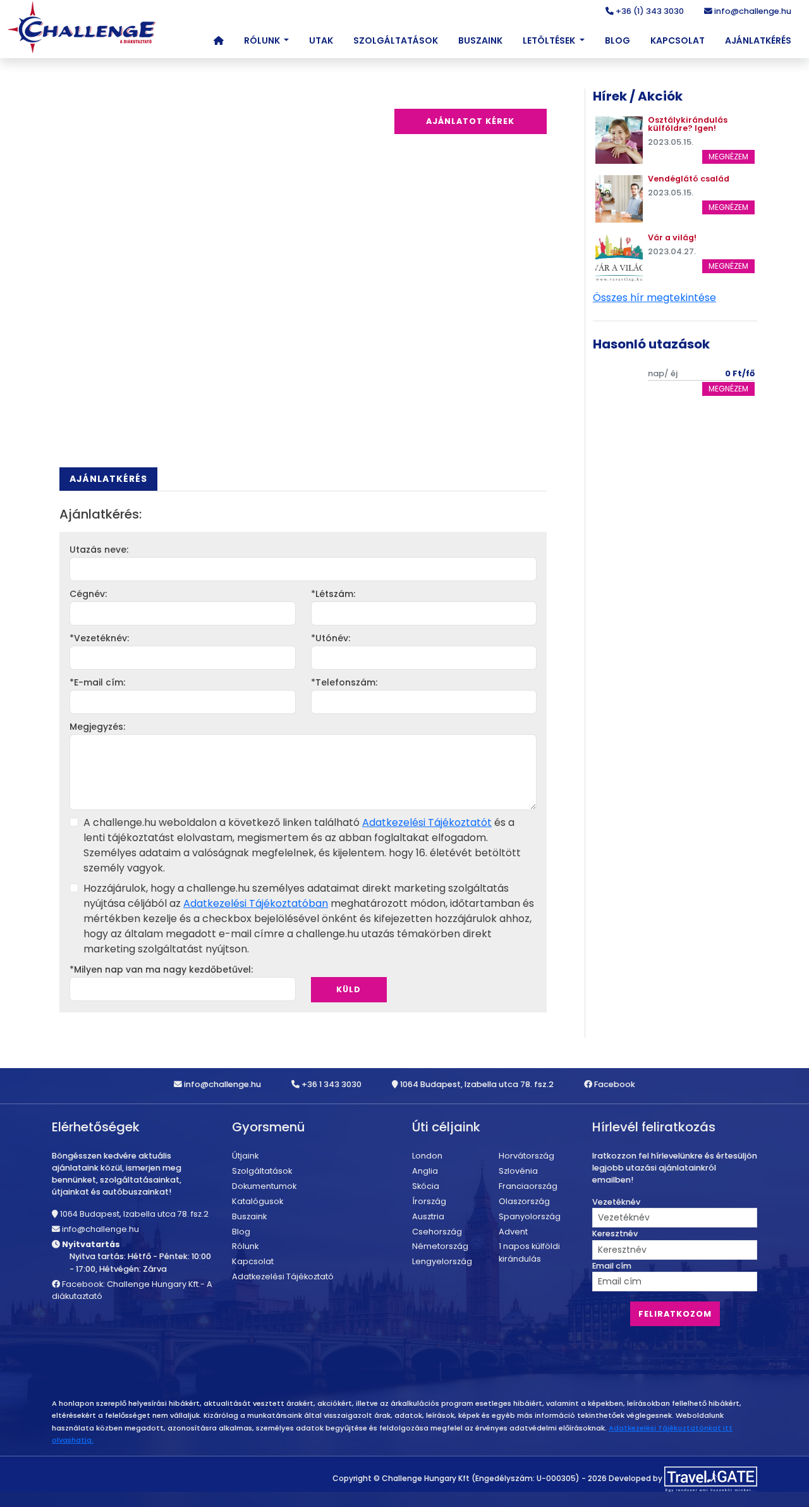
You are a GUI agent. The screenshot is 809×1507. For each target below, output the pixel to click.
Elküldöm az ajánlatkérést (370, 969)
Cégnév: (88, 593)
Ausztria (428, 1216)
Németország (440, 1246)
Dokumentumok (264, 1186)
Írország (429, 1201)
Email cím (611, 1265)
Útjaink (245, 1155)
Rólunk (245, 1246)
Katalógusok (257, 1201)
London (427, 1155)
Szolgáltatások (395, 40)
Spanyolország (530, 1216)
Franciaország (528, 1186)
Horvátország (526, 1155)
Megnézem (728, 156)
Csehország (437, 1231)
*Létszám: (333, 593)
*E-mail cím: (97, 682)
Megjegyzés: (97, 726)
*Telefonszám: (344, 682)
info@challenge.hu (751, 11)
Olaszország (524, 1201)
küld (348, 989)
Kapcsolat (677, 40)
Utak (321, 40)
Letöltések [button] (550, 40)
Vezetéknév (616, 1201)
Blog (617, 40)
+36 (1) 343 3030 (649, 11)
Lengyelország (442, 1261)
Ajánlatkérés (758, 40)
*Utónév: (330, 638)
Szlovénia (518, 1171)
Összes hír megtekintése (654, 297)
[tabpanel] (303, 759)
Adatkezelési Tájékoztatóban (255, 903)
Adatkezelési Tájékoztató (283, 1276)
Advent (513, 1231)
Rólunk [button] (263, 40)
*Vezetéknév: (99, 638)
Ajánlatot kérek (470, 121)
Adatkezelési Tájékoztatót (427, 822)
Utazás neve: (99, 549)
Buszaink (480, 40)
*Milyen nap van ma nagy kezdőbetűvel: (161, 969)
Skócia (425, 1186)
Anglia (425, 1171)
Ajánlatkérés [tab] (108, 478)
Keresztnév (615, 1233)
